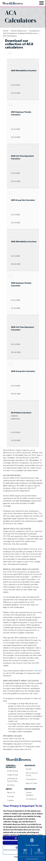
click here (38, 671)
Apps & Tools (31, 783)
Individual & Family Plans (12, 779)
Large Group (12, 775)
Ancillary (10, 785)
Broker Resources (18, 31)
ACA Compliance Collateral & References (20, 33)
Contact (10, 796)
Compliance (34, 31)
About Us (11, 792)
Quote (28, 769)
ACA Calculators (10, 36)
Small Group (12, 771)
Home (5, 31)
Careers (10, 800)
